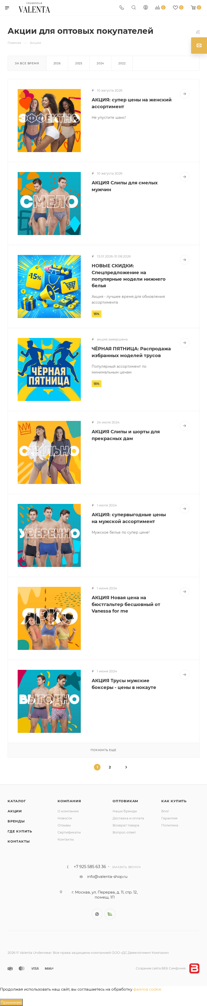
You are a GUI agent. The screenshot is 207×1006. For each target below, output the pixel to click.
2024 (100, 63)
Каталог (17, 801)
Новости (65, 818)
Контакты (19, 841)
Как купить (174, 801)
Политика (169, 825)
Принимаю (11, 1002)
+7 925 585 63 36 (90, 867)
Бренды (16, 821)
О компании (68, 811)
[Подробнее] (184, 94)
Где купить (20, 831)
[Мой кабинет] (145, 8)
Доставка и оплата (128, 818)
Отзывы (64, 825)
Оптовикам (125, 801)
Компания (69, 801)
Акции (15, 811)
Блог (165, 811)
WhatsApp (97, 914)
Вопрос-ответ (124, 832)
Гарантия (169, 818)
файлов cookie (147, 989)
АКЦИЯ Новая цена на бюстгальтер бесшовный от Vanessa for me (126, 604)
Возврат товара (126, 825)
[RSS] (198, 32)
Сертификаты (69, 832)
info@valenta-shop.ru (107, 876)
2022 (121, 63)
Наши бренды (125, 811)
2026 (57, 63)
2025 (78, 63)
